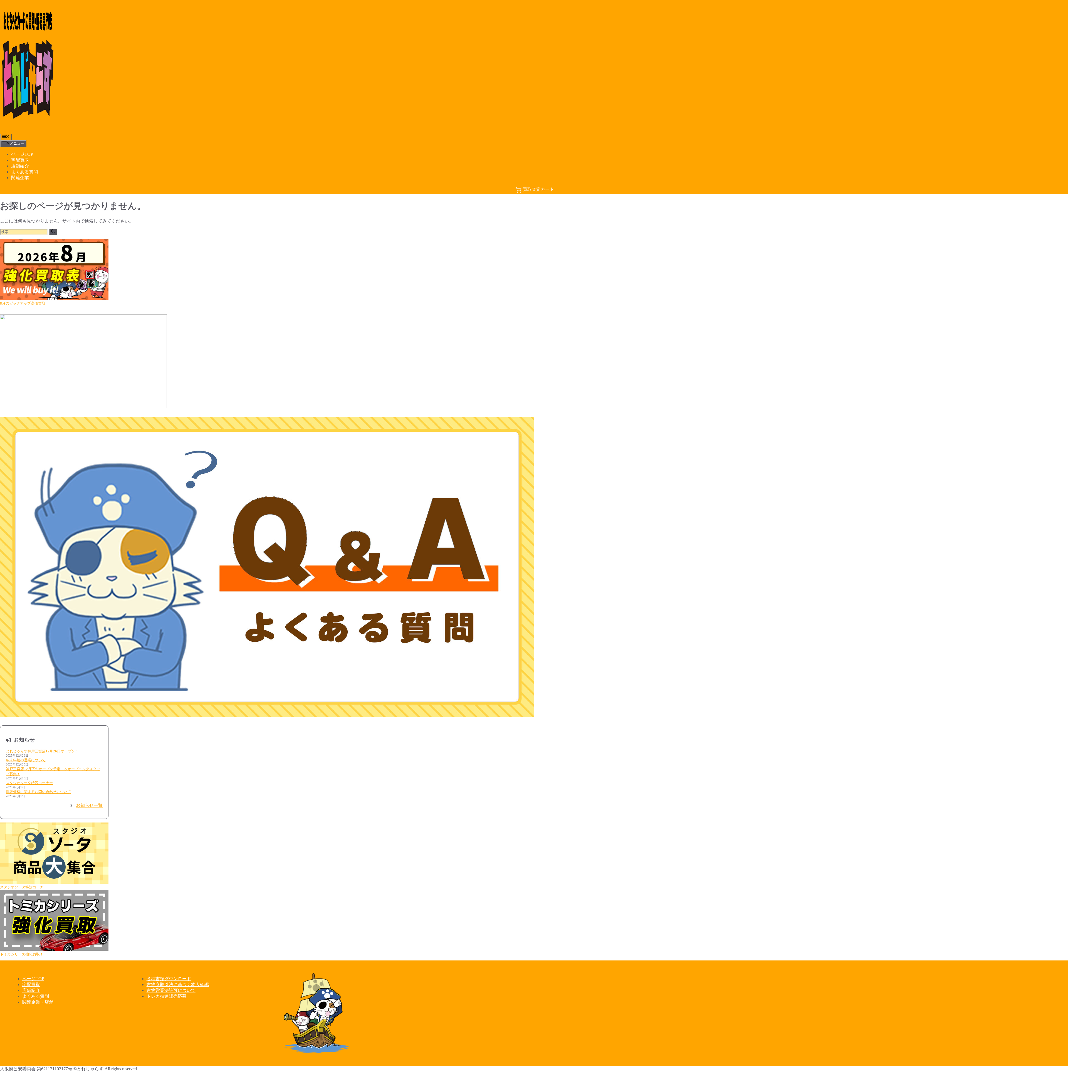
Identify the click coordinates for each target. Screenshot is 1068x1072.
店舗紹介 (20, 166)
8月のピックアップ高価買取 (22, 303)
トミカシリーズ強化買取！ (21, 954)
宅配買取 (20, 160)
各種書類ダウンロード (169, 978)
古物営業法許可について (171, 990)
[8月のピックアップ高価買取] (54, 270)
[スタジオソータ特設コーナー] (54, 853)
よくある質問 (24, 171)
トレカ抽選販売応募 (167, 996)
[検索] (53, 232)
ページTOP (22, 154)
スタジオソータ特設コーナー (29, 783)
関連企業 (20, 177)
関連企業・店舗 (37, 1002)
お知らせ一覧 (89, 805)
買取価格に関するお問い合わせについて (38, 792)
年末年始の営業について (26, 760)
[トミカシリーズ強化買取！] (54, 921)
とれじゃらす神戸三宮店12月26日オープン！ (42, 751)
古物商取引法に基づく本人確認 (178, 984)
